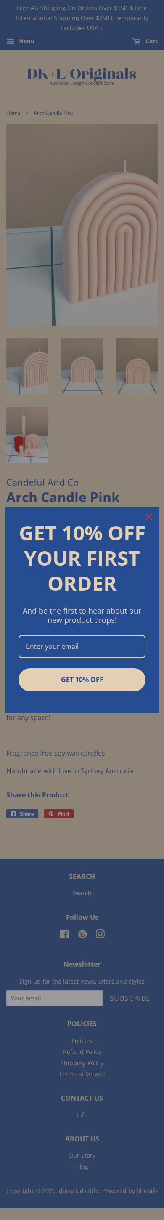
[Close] (149, 517)
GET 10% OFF (82, 679)
